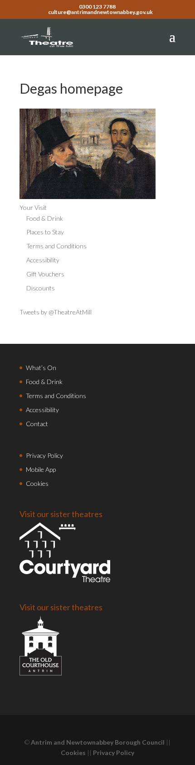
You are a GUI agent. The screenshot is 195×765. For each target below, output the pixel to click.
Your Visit (33, 207)
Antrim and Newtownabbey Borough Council (98, 742)
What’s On (41, 367)
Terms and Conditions (56, 246)
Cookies (37, 483)
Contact (37, 424)
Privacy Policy (44, 455)
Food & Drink (44, 218)
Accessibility (42, 260)
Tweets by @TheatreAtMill (56, 312)
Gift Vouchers (45, 274)
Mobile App (41, 469)
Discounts (40, 288)
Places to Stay (45, 232)
